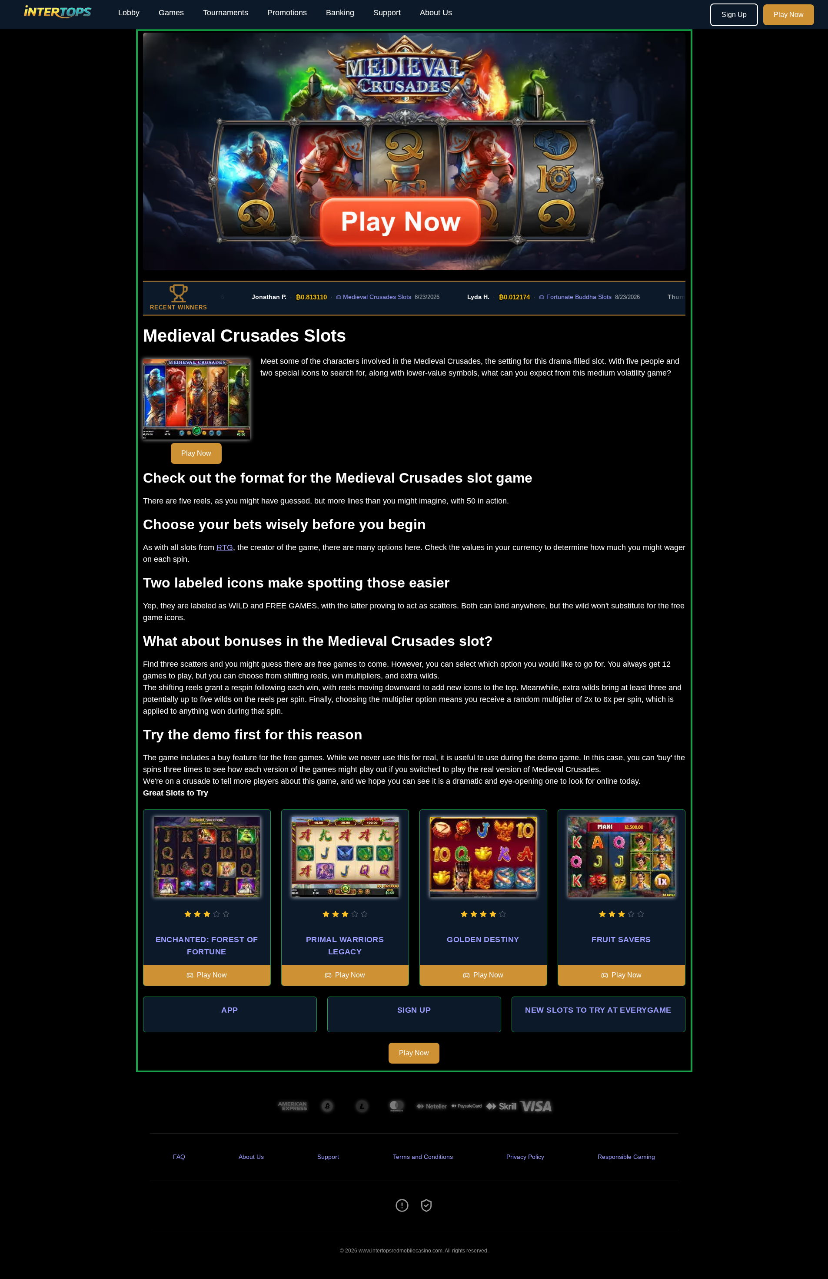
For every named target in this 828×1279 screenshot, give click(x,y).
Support (387, 12)
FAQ (179, 1156)
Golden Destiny (483, 939)
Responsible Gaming (626, 1156)
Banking (340, 12)
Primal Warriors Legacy (345, 945)
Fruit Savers (621, 939)
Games (171, 12)
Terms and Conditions (423, 1156)
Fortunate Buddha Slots (554, 296)
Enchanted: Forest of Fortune (207, 945)
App (229, 1010)
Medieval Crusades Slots (353, 296)
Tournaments (225, 12)
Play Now (789, 14)
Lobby (129, 12)
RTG (224, 547)
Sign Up (734, 14)
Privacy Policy (525, 1156)
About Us (436, 12)
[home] (57, 23)
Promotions (287, 12)
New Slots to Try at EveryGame (598, 1010)
